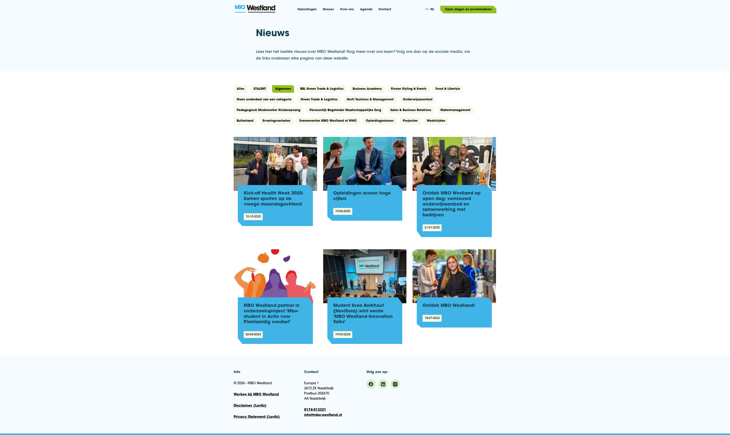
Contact (384, 9)
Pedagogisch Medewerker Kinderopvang (268, 110)
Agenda (366, 9)
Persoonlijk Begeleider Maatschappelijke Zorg (345, 110)
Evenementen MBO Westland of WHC (328, 120)
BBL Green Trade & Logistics (322, 88)
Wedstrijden (436, 120)
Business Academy (367, 88)
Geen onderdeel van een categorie (264, 99)
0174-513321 (315, 410)
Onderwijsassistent (417, 99)
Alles (240, 88)
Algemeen (283, 88)
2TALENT (259, 88)
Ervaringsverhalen (276, 120)
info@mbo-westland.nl (323, 415)
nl (432, 9)
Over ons (347, 9)
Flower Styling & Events (408, 88)
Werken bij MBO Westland (256, 394)
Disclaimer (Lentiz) (250, 406)
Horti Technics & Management (370, 99)
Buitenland (245, 120)
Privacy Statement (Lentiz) (257, 417)
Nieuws (328, 9)
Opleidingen (307, 9)
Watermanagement (455, 110)
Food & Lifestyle (448, 88)
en (427, 9)
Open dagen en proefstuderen (468, 9)
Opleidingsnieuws (380, 120)
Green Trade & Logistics (319, 99)
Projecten (410, 120)
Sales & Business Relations (410, 110)
